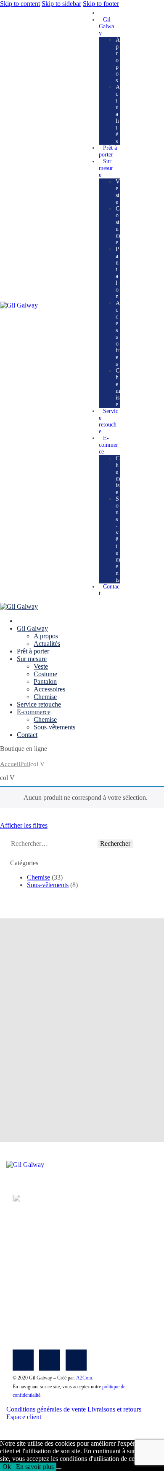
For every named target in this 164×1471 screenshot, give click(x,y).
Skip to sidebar (61, 3)
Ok (7, 1466)
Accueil (10, 764)
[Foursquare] (49, 1360)
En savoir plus (35, 1466)
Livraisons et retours (114, 1409)
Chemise (38, 877)
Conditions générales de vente (46, 1409)
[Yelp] (76, 1360)
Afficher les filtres (24, 825)
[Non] (58, 1468)
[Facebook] (23, 1360)
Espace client (23, 1416)
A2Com (84, 1378)
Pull (25, 764)
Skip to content (20, 3)
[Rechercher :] (54, 843)
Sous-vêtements (48, 884)
